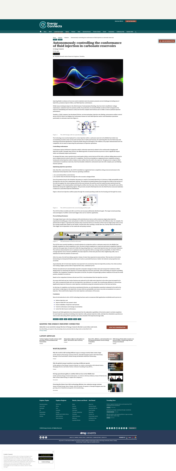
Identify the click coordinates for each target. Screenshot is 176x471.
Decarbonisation (43, 404)
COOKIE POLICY (89, 437)
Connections (111, 31)
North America (59, 416)
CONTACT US (104, 437)
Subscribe (91, 412)
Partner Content (97, 31)
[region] (28, 459)
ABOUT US (71, 437)
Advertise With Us (119, 21)
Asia (57, 408)
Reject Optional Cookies (46, 458)
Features (66, 37)
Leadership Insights (58, 31)
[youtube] (117, 428)
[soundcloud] (124, 428)
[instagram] (109, 428)
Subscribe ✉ (132, 428)
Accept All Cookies (45, 455)
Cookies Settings (97, 437)
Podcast (73, 31)
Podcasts (74, 414)
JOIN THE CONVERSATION (117, 327)
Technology (42, 414)
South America (59, 418)
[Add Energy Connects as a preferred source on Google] (56, 54)
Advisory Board (92, 406)
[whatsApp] (126, 428)
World (50, 31)
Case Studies (92, 410)
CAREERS (76, 437)
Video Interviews (76, 416)
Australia (58, 410)
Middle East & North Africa (62, 414)
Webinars (74, 418)
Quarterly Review (87, 31)
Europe (57, 412)
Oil (40, 410)
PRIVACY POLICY (82, 437)
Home (54, 37)
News (45, 31)
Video (79, 31)
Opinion (67, 31)
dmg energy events (93, 416)
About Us (91, 404)
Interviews (74, 410)
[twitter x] (112, 428)
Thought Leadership (77, 412)
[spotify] (122, 428)
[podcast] (119, 428)
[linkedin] (114, 428)
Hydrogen (42, 408)
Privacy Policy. (43, 330)
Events (104, 31)
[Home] (40, 31)
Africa (57, 406)
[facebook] (107, 428)
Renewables (42, 412)
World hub (58, 404)
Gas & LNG (42, 406)
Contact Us (91, 414)
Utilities (41, 416)
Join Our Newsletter (131, 21)
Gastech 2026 (130, 31)
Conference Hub (120, 31)
